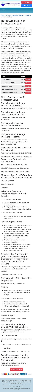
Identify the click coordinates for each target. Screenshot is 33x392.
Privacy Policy (19, 382)
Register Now (17, 369)
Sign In (27, 5)
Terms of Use (26, 382)
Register (27, 2)
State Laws (28, 15)
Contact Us (12, 382)
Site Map (20, 383)
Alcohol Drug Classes (25, 380)
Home (2, 15)
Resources (13, 383)
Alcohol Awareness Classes (12, 380)
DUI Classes (5, 382)
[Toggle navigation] (3, 10)
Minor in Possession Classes (14, 15)
